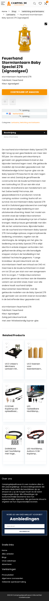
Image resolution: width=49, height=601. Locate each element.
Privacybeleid (7, 575)
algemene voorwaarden (12, 578)
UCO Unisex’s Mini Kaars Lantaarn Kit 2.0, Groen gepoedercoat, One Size (12, 370)
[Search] (35, 3)
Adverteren (7, 564)
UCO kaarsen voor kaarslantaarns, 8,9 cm (34, 367)
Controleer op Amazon (24, 92)
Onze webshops (9, 561)
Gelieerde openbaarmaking (14, 582)
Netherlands (18, 113)
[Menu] (3, 3)
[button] (46, 24)
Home (4, 11)
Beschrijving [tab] (10, 132)
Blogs (4, 557)
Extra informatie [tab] (11, 137)
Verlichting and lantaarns (33, 11)
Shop (14, 11)
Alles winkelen (8, 554)
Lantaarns (11, 14)
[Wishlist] (40, 3)
